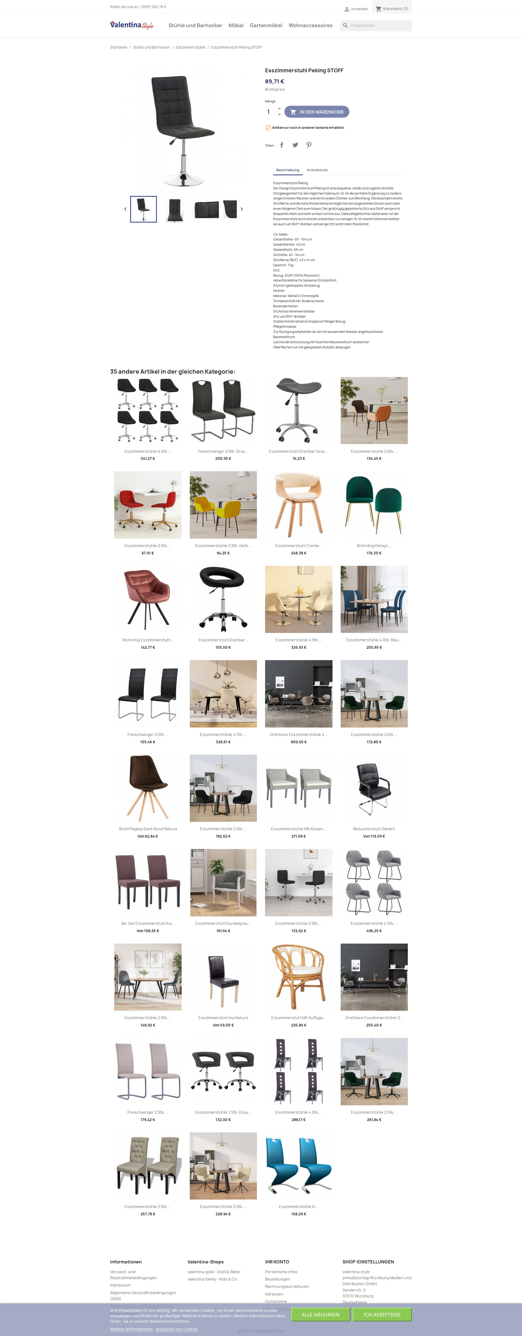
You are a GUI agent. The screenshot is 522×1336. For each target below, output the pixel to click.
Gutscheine (276, 1301)
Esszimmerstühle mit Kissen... (299, 828)
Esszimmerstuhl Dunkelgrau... (223, 923)
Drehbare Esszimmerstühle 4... (299, 734)
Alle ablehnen (321, 1314)
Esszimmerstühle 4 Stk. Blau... (374, 639)
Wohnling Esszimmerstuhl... (148, 639)
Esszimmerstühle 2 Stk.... (374, 451)
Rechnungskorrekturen (287, 1286)
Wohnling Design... (374, 545)
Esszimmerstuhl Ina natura (223, 1017)
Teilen (281, 144)
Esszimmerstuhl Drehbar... (223, 639)
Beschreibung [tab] (287, 170)
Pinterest (308, 144)
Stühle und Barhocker (195, 25)
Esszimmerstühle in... (299, 1206)
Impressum (120, 1285)
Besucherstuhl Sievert (374, 828)
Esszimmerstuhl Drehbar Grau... (298, 451)
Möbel (236, 25)
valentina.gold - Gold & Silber (214, 1271)
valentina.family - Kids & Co (212, 1279)
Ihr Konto (277, 1262)
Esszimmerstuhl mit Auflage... (298, 1017)
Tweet (295, 144)
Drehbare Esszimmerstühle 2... (374, 1017)
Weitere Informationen (131, 1329)
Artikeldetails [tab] (317, 170)
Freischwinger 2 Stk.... (148, 734)
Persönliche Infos (281, 1271)
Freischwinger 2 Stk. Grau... (223, 451)
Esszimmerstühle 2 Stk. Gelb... (223, 545)
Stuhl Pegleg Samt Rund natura (148, 828)
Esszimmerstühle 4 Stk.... (298, 639)
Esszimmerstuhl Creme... (298, 545)
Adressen (274, 1294)
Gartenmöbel (266, 25)
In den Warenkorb (317, 112)
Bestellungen (277, 1279)
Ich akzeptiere (382, 1314)
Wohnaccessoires (311, 25)
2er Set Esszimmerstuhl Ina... (148, 923)
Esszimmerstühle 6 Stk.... (148, 451)
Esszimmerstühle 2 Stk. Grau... (223, 1112)
